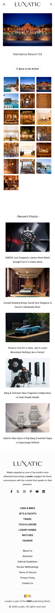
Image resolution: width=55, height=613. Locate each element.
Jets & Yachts (27, 513)
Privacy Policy (27, 577)
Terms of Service (27, 572)
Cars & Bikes (27, 508)
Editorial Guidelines (27, 561)
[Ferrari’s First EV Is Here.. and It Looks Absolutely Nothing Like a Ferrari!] (28, 328)
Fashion (27, 540)
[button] (51, 4)
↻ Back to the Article (27, 68)
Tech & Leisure (27, 524)
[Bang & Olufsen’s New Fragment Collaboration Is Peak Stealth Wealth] (28, 373)
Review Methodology (27, 567)
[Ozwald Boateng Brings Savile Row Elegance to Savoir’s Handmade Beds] (28, 283)
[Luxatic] (27, 4)
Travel (27, 519)
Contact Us (27, 583)
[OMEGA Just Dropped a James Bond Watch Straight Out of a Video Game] (28, 237)
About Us (27, 550)
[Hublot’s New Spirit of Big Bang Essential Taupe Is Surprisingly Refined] (28, 418)
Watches (27, 535)
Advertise (28, 556)
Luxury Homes (27, 530)
